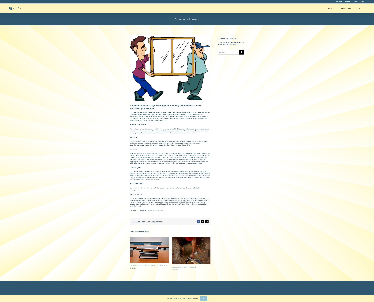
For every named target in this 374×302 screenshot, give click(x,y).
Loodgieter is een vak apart (142, 267)
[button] (131, 255)
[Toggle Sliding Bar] (359, 8)
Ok (204, 298)
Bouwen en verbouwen (155, 210)
